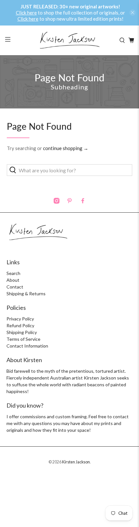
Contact (14, 286)
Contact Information (27, 346)
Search (13, 273)
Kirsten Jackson (76, 462)
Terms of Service (23, 339)
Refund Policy (20, 325)
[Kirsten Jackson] (69, 40)
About (12, 280)
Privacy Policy (20, 318)
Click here (26, 12)
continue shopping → (65, 148)
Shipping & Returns (26, 293)
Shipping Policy (21, 332)
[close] (132, 12)
